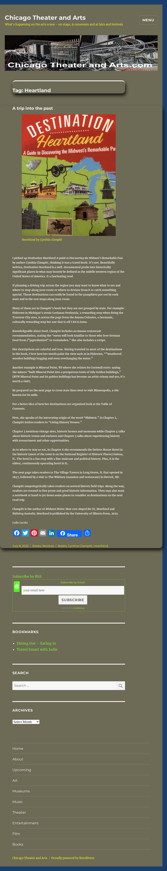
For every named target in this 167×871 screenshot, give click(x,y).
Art (15, 780)
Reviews (48, 545)
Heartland (101, 545)
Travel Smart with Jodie (37, 649)
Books (36, 545)
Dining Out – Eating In (36, 643)
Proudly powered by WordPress (72, 858)
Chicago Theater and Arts (45, 17)
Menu (148, 20)
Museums (21, 791)
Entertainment (25, 823)
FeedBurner (79, 608)
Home (17, 749)
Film (16, 834)
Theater (19, 812)
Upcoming (21, 770)
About (17, 759)
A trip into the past (32, 108)
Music (17, 802)
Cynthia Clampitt (80, 545)
